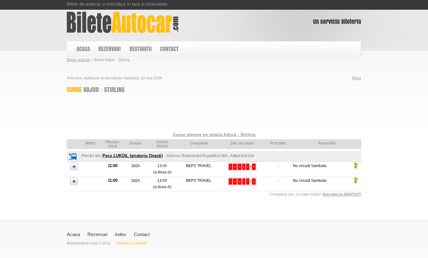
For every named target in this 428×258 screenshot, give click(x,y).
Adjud (112, 145)
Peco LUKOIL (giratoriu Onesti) (132, 155)
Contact (142, 234)
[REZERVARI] (109, 49)
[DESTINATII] (140, 49)
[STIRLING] (114, 89)
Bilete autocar (78, 60)
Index (120, 234)
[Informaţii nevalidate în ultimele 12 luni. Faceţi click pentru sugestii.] (355, 166)
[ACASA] (82, 49)
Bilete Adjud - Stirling (123, 22)
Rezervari (97, 234)
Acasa (73, 234)
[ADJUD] (91, 89)
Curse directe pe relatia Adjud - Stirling (214, 134)
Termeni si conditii (131, 243)
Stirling (162, 145)
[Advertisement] (181, 114)
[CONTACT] (169, 49)
